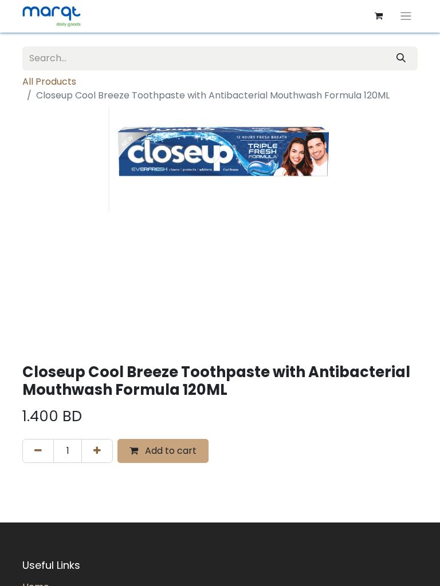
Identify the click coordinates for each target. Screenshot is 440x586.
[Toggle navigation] (406, 16)
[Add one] (97, 451)
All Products (49, 81)
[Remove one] (38, 451)
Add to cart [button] (170, 450)
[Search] (401, 58)
